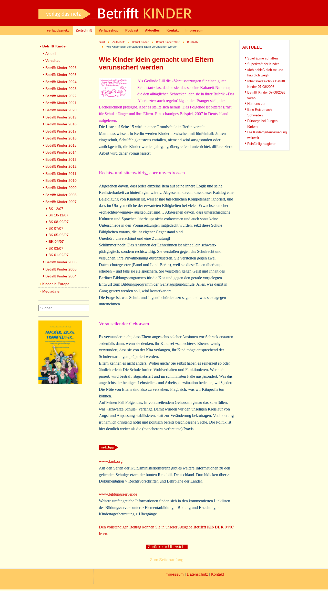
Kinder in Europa (55, 284)
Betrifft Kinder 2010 (61, 180)
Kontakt (173, 30)
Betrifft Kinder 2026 (61, 68)
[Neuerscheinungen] (60, 382)
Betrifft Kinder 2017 (61, 131)
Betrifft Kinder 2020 (61, 110)
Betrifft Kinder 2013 (61, 159)
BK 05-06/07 (58, 235)
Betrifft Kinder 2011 (60, 174)
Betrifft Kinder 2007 (61, 202)
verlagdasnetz (58, 30)
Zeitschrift (84, 30)
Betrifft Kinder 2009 (61, 188)
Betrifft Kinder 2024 (61, 82)
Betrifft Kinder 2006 (61, 262)
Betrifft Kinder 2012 (61, 166)
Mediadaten (51, 291)
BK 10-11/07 (58, 215)
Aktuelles (152, 30)
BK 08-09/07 (58, 222)
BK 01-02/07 (58, 255)
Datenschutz (197, 574)
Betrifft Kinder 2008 (61, 195)
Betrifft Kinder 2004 (61, 276)
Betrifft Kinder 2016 (61, 138)
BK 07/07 (55, 228)
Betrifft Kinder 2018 (61, 124)
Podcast (131, 30)
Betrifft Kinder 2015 (61, 145)
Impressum (194, 30)
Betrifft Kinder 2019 (61, 117)
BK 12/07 (55, 209)
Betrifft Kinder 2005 (61, 269)
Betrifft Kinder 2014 (61, 152)
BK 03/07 (55, 248)
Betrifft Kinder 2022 (61, 96)
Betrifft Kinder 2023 (61, 89)
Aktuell (50, 54)
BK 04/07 (56, 241)
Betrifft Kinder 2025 (61, 75)
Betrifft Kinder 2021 (61, 103)
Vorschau (52, 60)
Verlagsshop (108, 30)
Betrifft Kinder (54, 46)
